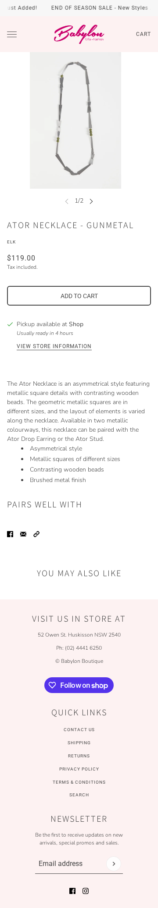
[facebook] (72, 891)
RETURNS (79, 755)
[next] (91, 201)
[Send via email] (23, 534)
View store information (54, 346)
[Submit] (113, 863)
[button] (36, 534)
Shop (76, 324)
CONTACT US (79, 729)
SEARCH (79, 794)
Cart (143, 34)
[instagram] (85, 891)
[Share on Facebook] (10, 534)
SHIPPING (79, 742)
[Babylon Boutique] (79, 34)
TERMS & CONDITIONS (79, 782)
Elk (11, 241)
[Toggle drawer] (12, 34)
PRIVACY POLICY (79, 769)
